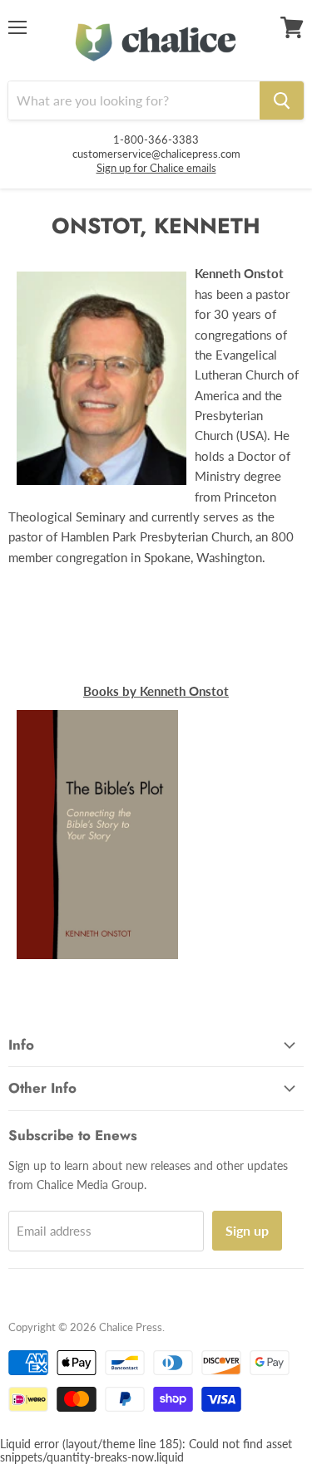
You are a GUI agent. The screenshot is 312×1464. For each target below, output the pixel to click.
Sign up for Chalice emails (156, 167)
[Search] (282, 100)
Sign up (247, 1230)
